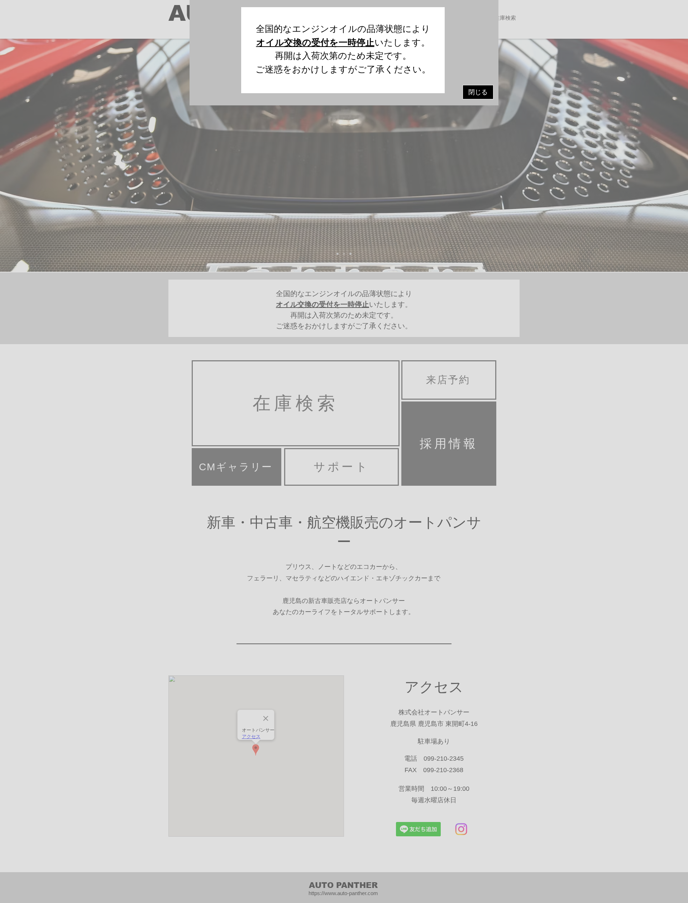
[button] (478, 92)
